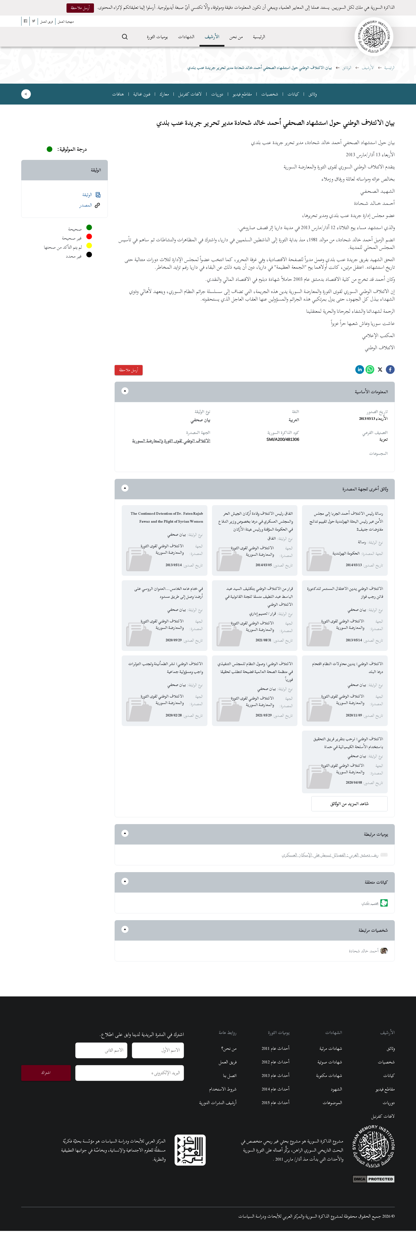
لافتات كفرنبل (190, 94)
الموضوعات (332, 1102)
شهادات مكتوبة (329, 1075)
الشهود (336, 1089)
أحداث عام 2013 (276, 1075)
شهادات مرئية (330, 1048)
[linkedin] (359, 371)
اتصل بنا (230, 1075)
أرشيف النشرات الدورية (218, 1102)
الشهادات (186, 36)
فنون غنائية (141, 94)
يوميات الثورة (157, 36)
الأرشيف (212, 36)
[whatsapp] (369, 371)
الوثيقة (87, 288)
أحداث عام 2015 (276, 1102)
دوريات (217, 94)
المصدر (86, 298)
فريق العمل (228, 1061)
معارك (164, 94)
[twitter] (380, 371)
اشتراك (46, 1072)
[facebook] (390, 371)
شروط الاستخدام (223, 1089)
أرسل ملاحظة (80, 8)
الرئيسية (259, 36)
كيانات (293, 94)
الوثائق (346, 68)
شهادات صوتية (330, 1061)
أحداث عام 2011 (276, 1048)
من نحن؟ (229, 1048)
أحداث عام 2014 (276, 1089)
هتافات (118, 94)
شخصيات (269, 94)
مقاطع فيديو (242, 94)
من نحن (236, 36)
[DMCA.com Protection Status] (373, 1177)
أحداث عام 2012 (276, 1061)
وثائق (312, 94)
